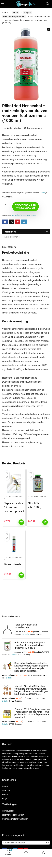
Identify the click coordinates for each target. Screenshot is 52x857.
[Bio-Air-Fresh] (14, 544)
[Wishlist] (26, 853)
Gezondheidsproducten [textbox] (25, 843)
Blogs (4, 798)
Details (43, 193)
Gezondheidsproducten (14, 16)
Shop (15, 13)
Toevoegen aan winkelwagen (25, 206)
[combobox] (26, 843)
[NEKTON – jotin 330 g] (38, 483)
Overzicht (6, 790)
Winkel (5, 794)
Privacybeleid (8, 811)
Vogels (27, 13)
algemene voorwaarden (13, 815)
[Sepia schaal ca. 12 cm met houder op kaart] (14, 483)
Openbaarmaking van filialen (15, 819)
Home (5, 13)
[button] (48, 29)
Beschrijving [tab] (10, 232)
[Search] (47, 4)
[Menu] (3, 4)
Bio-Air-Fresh (12, 564)
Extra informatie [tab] (12, 237)
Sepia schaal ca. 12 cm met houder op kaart (14, 507)
